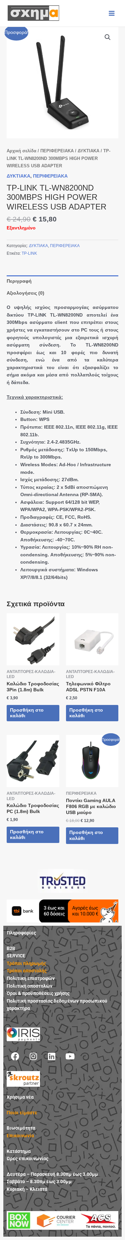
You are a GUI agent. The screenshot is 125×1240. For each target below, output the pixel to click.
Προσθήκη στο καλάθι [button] (27, 713)
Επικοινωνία (20, 1135)
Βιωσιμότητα (21, 1128)
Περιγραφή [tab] (19, 281)
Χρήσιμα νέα (20, 1097)
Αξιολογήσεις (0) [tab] (25, 293)
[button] (108, 37)
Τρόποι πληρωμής (26, 963)
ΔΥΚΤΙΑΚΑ (88, 151)
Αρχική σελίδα (21, 151)
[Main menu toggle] (111, 13)
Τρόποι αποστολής (27, 970)
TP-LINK (29, 253)
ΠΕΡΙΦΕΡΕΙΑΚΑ (57, 151)
